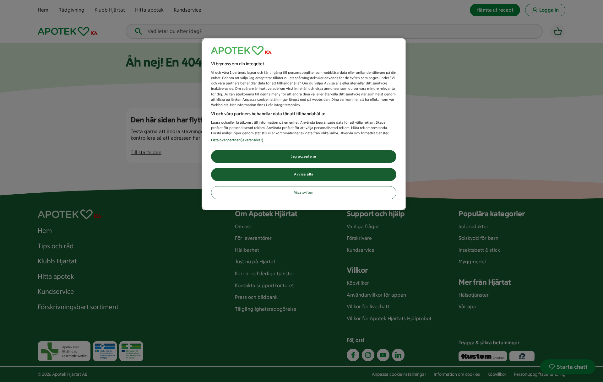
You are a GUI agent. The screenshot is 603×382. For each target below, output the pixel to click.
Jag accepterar (304, 156)
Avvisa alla (303, 174)
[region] (304, 124)
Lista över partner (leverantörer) (237, 140)
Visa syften (303, 192)
